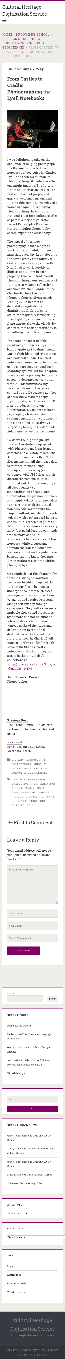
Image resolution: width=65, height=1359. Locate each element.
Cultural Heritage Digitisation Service (24, 10)
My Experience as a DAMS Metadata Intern (26, 749)
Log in (10, 1266)
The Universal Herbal (39, 1174)
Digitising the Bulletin (19, 1025)
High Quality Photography (33, 796)
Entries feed (14, 1274)
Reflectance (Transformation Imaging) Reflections (29, 1036)
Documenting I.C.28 (31, 1183)
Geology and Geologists (30, 792)
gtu (9, 1135)
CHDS (48, 69)
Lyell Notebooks (25, 801)
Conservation (44, 783)
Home (7, 34)
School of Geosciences (29, 772)
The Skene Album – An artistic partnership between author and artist (30, 729)
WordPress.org (16, 1292)
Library (18, 759)
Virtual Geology (16, 1073)
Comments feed (16, 1283)
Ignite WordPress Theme (30, 1350)
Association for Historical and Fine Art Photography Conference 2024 (29, 1062)
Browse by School (32, 34)
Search (11, 993)
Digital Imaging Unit (28, 788)
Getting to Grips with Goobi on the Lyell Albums (29, 1049)
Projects (41, 768)
